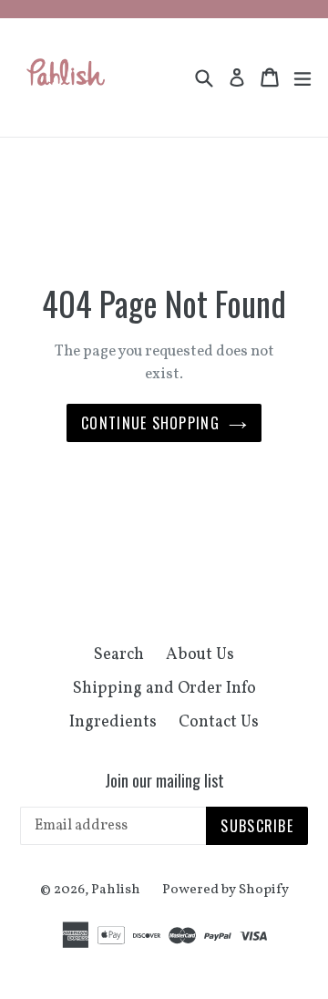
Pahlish (115, 890)
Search (119, 655)
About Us (200, 655)
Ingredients (113, 722)
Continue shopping (150, 423)
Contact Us (219, 722)
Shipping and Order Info (164, 688)
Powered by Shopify (225, 890)
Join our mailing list (164, 781)
